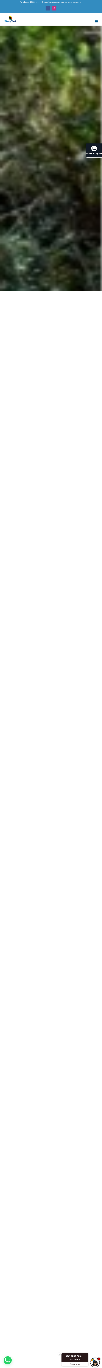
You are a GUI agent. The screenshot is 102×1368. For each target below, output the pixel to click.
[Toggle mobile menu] (96, 21)
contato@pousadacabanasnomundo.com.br (63, 2)
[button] (8, 1360)
